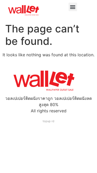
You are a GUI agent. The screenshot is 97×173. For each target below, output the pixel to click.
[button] (73, 7)
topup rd (48, 121)
